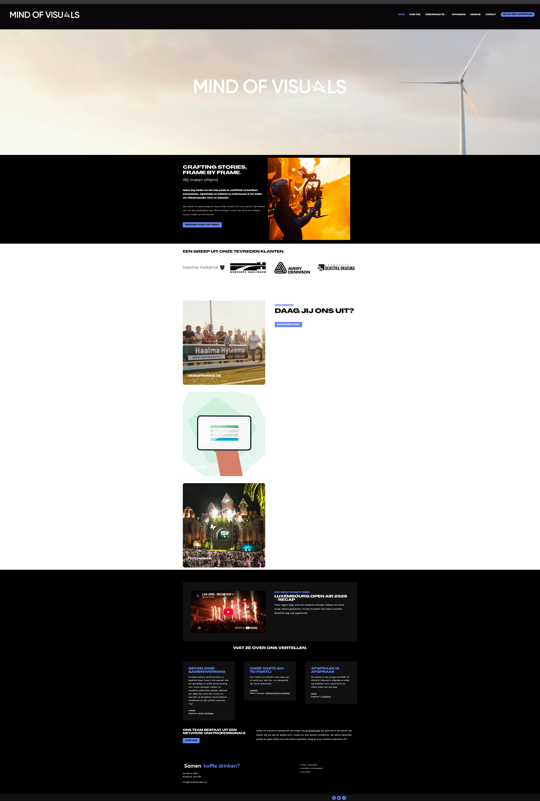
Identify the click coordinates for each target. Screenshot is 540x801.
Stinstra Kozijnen (282, 693)
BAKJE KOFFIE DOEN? (288, 324)
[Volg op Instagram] (334, 798)
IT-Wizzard (325, 696)
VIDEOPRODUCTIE (434, 14)
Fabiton (269, 693)
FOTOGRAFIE (458, 14)
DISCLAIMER (305, 772)
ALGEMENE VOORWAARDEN (311, 768)
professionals (313, 730)
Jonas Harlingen (205, 713)
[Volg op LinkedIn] (339, 798)
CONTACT (490, 14)
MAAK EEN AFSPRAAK (518, 14)
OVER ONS (414, 14)
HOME (401, 14)
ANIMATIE (475, 14)
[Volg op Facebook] (344, 798)
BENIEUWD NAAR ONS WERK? (202, 225)
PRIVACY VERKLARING (309, 765)
